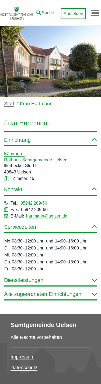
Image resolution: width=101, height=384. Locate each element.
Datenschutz (24, 367)
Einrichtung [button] (17, 140)
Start (9, 103)
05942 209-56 (33, 203)
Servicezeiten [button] (20, 227)
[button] (45, 11)
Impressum (22, 357)
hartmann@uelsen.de (46, 216)
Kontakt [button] (13, 189)
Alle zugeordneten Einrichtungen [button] (42, 294)
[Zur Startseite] (17, 12)
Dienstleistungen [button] (23, 280)
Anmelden (73, 13)
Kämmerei (14, 153)
